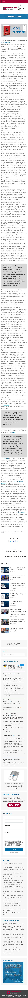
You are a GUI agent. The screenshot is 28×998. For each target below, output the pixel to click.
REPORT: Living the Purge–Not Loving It (18, 594)
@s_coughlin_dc (17, 673)
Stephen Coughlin (7, 673)
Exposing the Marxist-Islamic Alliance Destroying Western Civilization (17, 621)
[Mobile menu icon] (24, 8)
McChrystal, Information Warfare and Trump (13, 880)
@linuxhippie (13, 701)
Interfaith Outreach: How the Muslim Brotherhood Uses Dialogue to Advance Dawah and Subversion (18, 586)
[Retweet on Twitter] (3, 699)
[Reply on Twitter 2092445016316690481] (4, 731)
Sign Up (14, 849)
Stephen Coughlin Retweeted (10, 699)
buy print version (18, 788)
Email (6, 818)
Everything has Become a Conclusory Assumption (16, 629)
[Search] (13, 1)
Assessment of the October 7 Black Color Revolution (17, 568)
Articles (7, 531)
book (19, 48)
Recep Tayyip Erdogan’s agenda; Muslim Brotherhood (18, 576)
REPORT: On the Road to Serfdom (16, 602)
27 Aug (5, 675)
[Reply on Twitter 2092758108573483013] (4, 755)
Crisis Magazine (5, 42)
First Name (7, 825)
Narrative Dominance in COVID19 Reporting (12, 901)
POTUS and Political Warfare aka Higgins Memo (13, 867)
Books (10, 531)
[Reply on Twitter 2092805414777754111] (4, 710)
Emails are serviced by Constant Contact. (14, 845)
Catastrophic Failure (16, 531)
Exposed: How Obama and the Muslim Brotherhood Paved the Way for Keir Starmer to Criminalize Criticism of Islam (18, 612)
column (13, 432)
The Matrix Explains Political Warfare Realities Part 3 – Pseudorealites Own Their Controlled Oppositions (13, 891)
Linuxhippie (6, 701)
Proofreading (21, 512)
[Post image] (5, 570)
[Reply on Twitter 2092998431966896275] (4, 696)
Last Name (7, 832)
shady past (6, 458)
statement (6, 405)
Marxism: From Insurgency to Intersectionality (13, 895)
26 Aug (19, 715)
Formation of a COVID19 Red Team (11, 903)
